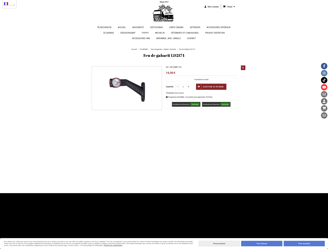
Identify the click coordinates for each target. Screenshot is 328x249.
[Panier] (324, 108)
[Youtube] (324, 87)
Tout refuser (262, 243)
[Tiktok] (324, 80)
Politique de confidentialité (112, 245)
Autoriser (195, 104)
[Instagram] (324, 73)
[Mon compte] (324, 101)
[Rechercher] (243, 67)
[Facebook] (324, 66)
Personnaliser (219, 243)
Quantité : (170, 86)
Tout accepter (304, 243)
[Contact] (324, 94)
